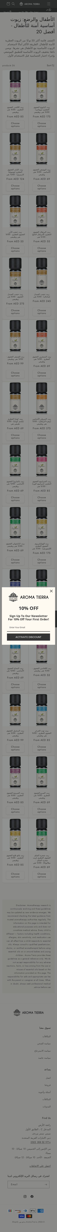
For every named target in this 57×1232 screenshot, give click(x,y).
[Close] (51, 591)
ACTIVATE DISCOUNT (28, 637)
